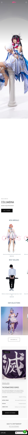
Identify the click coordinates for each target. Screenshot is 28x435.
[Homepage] (14, 2)
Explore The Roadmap (10, 412)
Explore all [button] (13, 339)
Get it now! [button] (7, 210)
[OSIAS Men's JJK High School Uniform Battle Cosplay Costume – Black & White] (12, 278)
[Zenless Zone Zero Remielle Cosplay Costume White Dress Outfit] (12, 238)
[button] (2, 2)
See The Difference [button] (14, 426)
